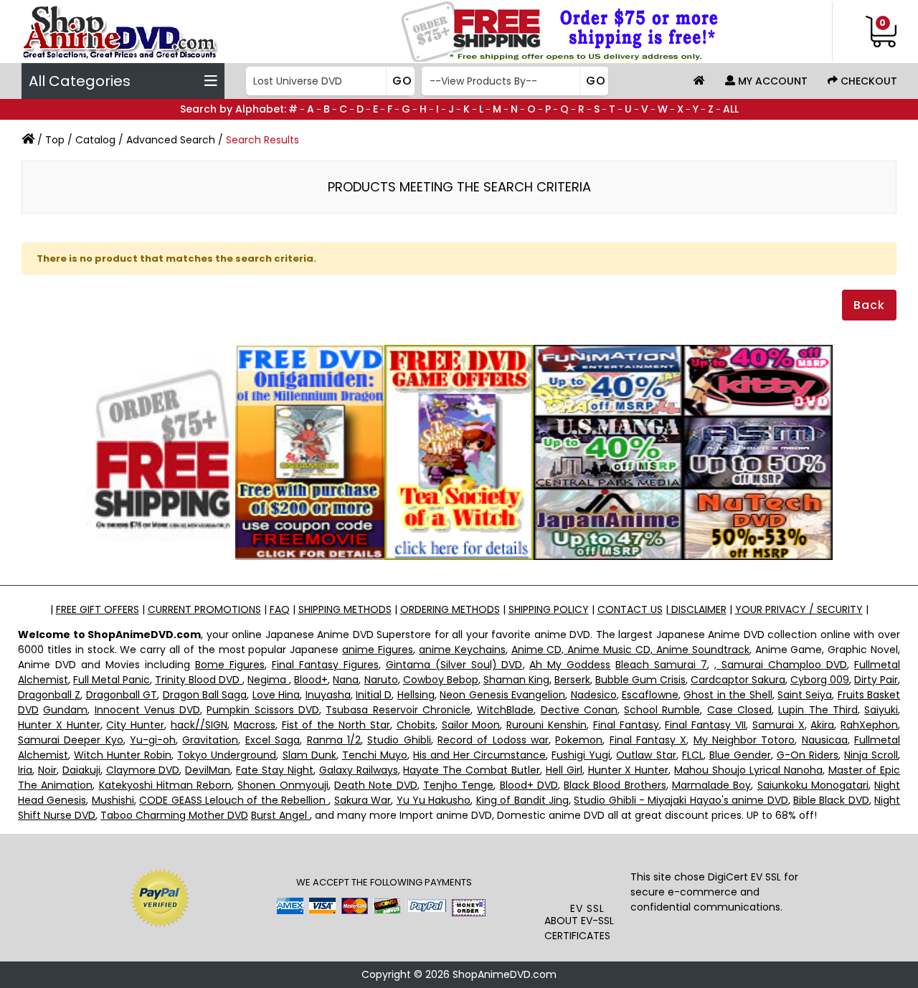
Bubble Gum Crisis (640, 680)
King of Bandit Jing (522, 800)
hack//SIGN (199, 725)
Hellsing (416, 695)
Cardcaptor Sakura (738, 680)
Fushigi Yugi (581, 755)
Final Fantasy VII (705, 725)
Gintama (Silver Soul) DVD (454, 664)
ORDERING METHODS (450, 609)
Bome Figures (230, 664)
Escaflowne (650, 695)
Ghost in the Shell (727, 695)
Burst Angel (280, 815)
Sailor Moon (471, 725)
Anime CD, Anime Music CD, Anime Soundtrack (630, 649)
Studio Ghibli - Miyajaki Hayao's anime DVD (680, 800)
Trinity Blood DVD (198, 680)
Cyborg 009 (819, 680)
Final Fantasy (626, 725)
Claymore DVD (143, 770)
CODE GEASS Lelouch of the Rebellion (233, 800)
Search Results (262, 140)
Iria (25, 770)
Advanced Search (170, 140)
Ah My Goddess (569, 664)
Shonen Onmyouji (282, 785)
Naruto (381, 680)
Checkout (867, 81)
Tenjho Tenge (458, 785)
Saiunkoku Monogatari (813, 785)
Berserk (572, 680)
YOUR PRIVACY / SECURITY (799, 609)
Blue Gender (740, 755)
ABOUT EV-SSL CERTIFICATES (579, 928)
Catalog (95, 140)
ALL (731, 109)
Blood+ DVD (529, 785)
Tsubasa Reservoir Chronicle (398, 710)
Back (869, 305)
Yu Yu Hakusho (434, 800)
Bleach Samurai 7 (661, 664)
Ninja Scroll (871, 755)
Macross (254, 725)
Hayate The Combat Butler (471, 770)
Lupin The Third (818, 710)
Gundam (65, 710)
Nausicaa (825, 740)
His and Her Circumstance (479, 755)
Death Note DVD (375, 785)
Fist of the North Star (336, 725)
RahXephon (869, 725)
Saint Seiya (804, 695)
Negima (268, 680)
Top (55, 140)
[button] (587, 872)
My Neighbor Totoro (744, 740)
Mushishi (113, 800)
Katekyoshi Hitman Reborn (165, 785)
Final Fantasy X (648, 740)
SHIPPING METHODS (345, 609)
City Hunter (135, 725)
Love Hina (276, 695)
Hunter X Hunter (59, 725)
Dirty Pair (876, 680)
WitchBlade (505, 710)
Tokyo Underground (226, 755)
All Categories (80, 81)
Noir (47, 770)
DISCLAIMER (697, 609)
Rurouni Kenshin (546, 725)
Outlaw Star (646, 755)
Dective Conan (579, 710)
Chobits (416, 725)
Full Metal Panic (111, 680)
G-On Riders (807, 755)
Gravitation (210, 740)
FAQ (280, 609)
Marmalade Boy (711, 785)
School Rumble (662, 710)
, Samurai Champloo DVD (780, 664)
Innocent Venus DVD (148, 710)
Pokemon (578, 740)
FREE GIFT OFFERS (97, 609)
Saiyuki (881, 710)
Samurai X (778, 725)
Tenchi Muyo (374, 755)
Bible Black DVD (831, 800)
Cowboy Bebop (440, 680)
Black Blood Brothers (615, 785)
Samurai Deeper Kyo (70, 740)
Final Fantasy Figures (325, 664)
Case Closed (739, 710)
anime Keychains (462, 649)
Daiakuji (81, 770)
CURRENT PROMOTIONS (204, 609)
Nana (346, 680)
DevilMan (207, 770)
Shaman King (516, 680)
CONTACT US (630, 609)
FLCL (693, 755)
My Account (771, 81)
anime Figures (377, 649)
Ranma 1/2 (334, 740)
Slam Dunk (309, 755)
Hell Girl (564, 770)
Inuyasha (328, 695)
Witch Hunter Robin (122, 755)
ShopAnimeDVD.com (505, 974)
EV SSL (587, 908)
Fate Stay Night (274, 770)
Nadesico (594, 695)
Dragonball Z (49, 695)
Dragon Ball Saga (205, 695)
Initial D (374, 695)
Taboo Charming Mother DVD (174, 815)
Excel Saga (272, 740)
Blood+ (311, 680)
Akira (822, 725)
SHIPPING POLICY (548, 609)
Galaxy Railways (358, 770)
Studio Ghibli (398, 740)
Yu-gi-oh (153, 740)
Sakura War (362, 800)
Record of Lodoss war (493, 740)
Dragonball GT (121, 695)
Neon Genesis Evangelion (502, 695)
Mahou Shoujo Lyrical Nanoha (748, 770)
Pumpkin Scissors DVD (263, 710)
